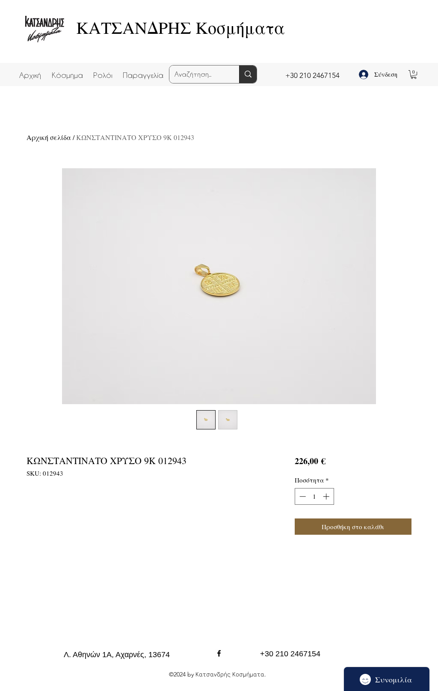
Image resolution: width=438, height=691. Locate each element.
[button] (67, 71)
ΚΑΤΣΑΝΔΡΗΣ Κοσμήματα (180, 27)
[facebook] (219, 653)
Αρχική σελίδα (49, 137)
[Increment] (327, 496)
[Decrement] (302, 496)
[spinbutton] (314, 496)
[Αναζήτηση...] (248, 74)
